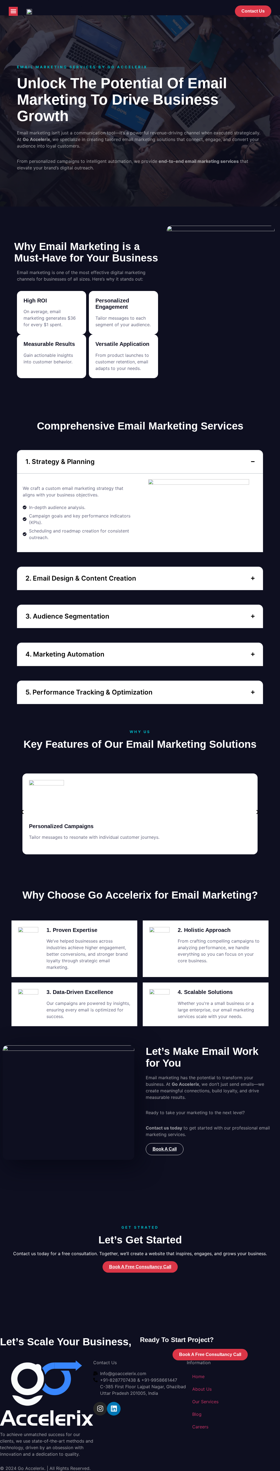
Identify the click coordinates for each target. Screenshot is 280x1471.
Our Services (205, 1401)
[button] (13, 11)
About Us (202, 1389)
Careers (200, 1426)
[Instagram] (100, 1409)
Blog (197, 1414)
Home (198, 1376)
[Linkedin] (114, 1409)
